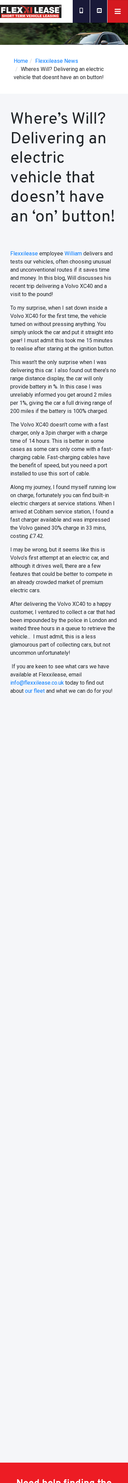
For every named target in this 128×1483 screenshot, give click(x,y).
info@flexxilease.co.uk (37, 683)
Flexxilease (24, 253)
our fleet (35, 691)
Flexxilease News (56, 61)
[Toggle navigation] (118, 11)
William (73, 253)
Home (21, 61)
